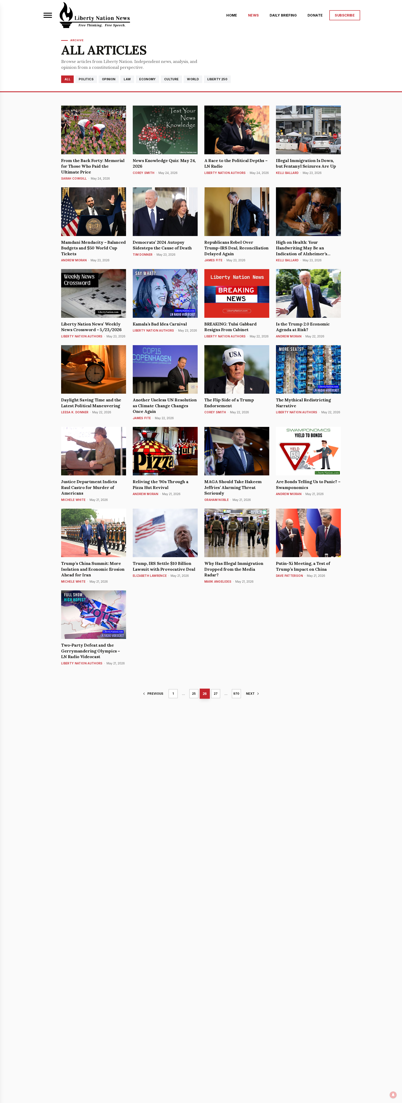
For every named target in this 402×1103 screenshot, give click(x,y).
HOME (231, 15)
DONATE (315, 15)
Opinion (108, 79)
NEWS (253, 15)
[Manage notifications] (393, 1095)
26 (204, 694)
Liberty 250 (217, 79)
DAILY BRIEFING (283, 15)
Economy (147, 79)
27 (216, 693)
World (193, 79)
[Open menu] (48, 15)
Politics (86, 79)
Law (127, 79)
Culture (171, 79)
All (67, 79)
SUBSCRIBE (345, 15)
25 (194, 693)
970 (236, 693)
